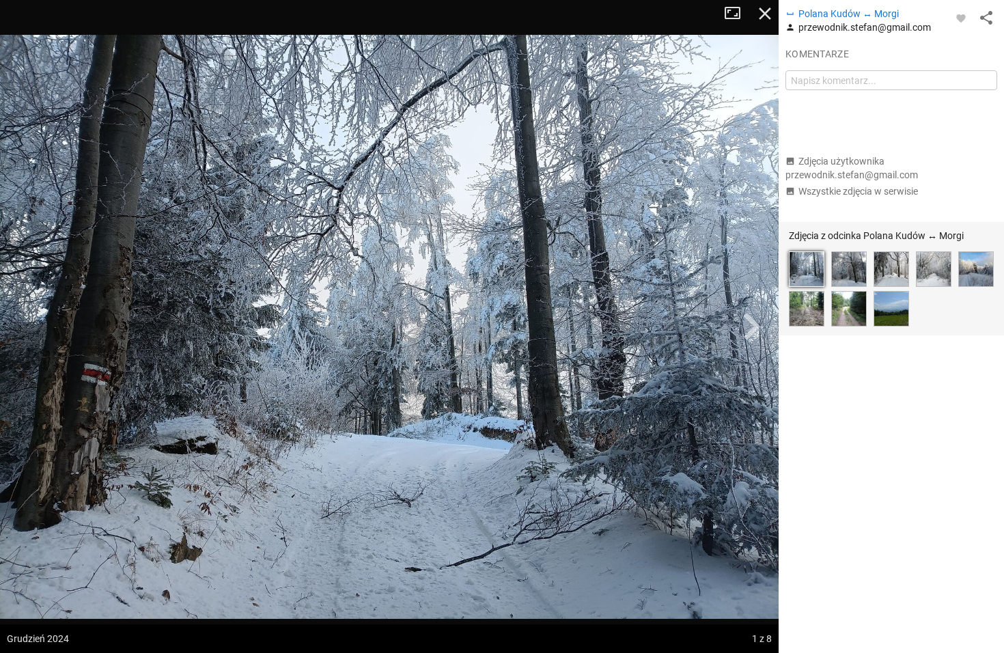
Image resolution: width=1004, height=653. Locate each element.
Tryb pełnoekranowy (737, 13)
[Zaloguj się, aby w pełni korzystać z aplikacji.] (961, 17)
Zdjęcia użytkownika (851, 168)
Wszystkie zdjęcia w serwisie (858, 191)
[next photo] (751, 326)
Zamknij (765, 13)
